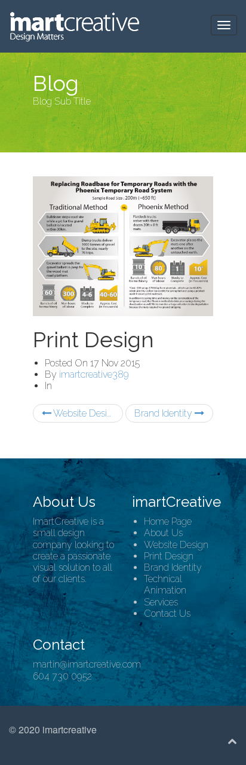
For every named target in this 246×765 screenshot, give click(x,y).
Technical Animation (165, 584)
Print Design (168, 556)
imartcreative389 (94, 374)
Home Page (168, 521)
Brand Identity (164, 413)
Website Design (84, 413)
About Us (163, 532)
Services (161, 602)
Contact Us (167, 613)
